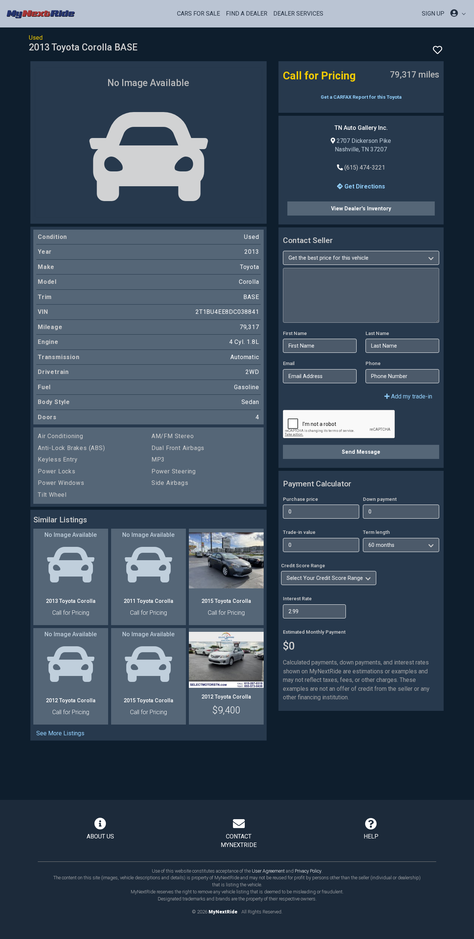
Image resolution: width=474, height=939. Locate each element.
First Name (295, 333)
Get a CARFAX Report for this (361, 97)
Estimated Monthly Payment (314, 632)
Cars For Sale (198, 13)
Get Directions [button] (364, 186)
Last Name (377, 333)
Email (288, 363)
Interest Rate (297, 598)
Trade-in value (299, 532)
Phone (373, 363)
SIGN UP (433, 13)
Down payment (380, 499)
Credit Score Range (303, 565)
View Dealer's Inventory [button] (361, 208)
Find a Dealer (246, 13)
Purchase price (300, 499)
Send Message (361, 452)
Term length (376, 532)
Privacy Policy (308, 871)
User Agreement (268, 871)
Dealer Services (298, 13)
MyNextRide (222, 912)
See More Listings (60, 733)
